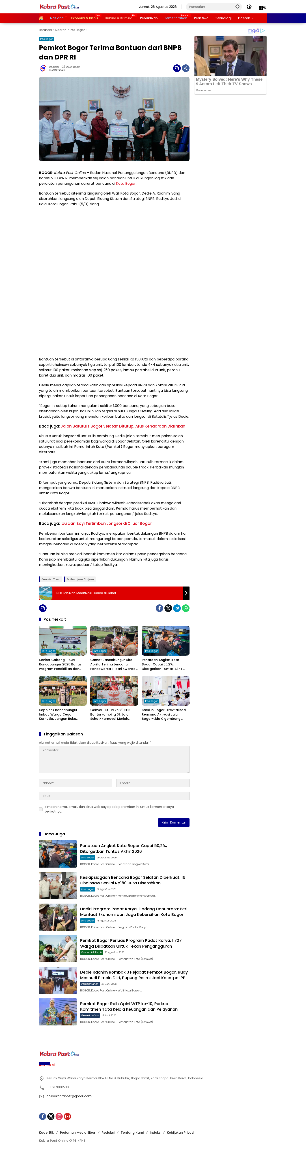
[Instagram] (59, 1116)
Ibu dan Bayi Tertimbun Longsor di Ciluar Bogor (106, 523)
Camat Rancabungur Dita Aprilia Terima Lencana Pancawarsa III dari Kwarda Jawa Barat (113, 664)
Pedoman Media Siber (77, 1132)
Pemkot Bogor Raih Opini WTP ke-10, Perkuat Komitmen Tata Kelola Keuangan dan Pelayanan (129, 1006)
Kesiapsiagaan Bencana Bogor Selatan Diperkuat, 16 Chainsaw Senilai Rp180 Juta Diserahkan (132, 880)
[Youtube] (67, 1116)
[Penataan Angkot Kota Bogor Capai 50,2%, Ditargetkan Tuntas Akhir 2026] (166, 641)
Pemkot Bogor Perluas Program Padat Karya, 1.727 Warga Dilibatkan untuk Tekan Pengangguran (131, 943)
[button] (237, 6)
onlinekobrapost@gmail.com (69, 1096)
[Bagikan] (186, 68)
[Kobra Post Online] (59, 6)
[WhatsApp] (186, 608)
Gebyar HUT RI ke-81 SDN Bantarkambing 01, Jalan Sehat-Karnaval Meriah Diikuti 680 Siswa (110, 714)
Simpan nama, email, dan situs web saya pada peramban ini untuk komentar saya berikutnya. (109, 809)
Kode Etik (46, 1132)
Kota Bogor (126, 183)
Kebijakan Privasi (180, 1132)
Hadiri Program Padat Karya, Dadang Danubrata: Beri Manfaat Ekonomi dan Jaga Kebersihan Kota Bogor (133, 911)
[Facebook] (159, 608)
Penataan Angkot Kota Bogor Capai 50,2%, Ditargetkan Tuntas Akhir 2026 (162, 664)
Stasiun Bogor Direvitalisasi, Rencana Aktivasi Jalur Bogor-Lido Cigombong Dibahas (164, 714)
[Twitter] (168, 608)
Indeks (155, 1132)
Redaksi (54, 67)
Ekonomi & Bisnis (91, 952)
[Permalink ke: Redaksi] (44, 68)
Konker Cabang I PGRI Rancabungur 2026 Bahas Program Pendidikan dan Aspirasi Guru (60, 664)
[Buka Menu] (261, 8)
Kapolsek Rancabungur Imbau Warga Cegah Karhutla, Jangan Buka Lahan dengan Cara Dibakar (62, 714)
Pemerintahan (90, 984)
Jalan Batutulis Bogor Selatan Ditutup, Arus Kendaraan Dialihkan (123, 426)
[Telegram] (177, 608)
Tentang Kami (132, 1132)
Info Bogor (46, 39)
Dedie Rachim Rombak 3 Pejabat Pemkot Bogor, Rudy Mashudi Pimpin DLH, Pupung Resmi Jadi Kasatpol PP (134, 974)
